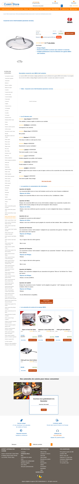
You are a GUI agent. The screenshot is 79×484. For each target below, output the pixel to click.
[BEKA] (70, 25)
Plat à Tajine (7, 150)
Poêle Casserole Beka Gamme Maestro (10, 213)
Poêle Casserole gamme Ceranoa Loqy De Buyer (9, 290)
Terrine (6, 201)
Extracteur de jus (8, 117)
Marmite (6, 133)
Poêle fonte (7, 162)
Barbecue (6, 82)
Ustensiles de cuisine (26, 457)
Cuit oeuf (6, 110)
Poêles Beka (7, 167)
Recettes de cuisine (45, 459)
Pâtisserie (26, 9)
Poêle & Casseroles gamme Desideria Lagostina (10, 329)
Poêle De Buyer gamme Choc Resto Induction (10, 251)
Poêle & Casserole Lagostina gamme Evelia (10, 325)
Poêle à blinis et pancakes (9, 176)
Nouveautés (43, 463)
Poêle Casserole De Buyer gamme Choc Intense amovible (10, 297)
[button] (62, 6)
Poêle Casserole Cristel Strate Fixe (10, 240)
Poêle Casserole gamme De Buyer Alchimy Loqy (10, 280)
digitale (28, 481)
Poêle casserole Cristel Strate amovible (10, 226)
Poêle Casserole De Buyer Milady (10, 254)
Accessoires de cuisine (18, 9)
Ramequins (7, 187)
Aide (41, 470)
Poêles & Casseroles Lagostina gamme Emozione (10, 322)
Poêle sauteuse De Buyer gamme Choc (9, 270)
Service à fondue (8, 199)
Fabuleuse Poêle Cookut (9, 119)
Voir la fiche (23, 370)
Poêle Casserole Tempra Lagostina (9, 318)
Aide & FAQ (43, 451)
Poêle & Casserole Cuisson (7, 9)
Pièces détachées (55, 9)
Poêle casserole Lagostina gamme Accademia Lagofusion (10, 336)
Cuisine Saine (74, 9)
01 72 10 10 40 (36, 2)
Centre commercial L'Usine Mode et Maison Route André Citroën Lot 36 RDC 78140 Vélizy (10, 455)
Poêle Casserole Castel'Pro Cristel (10, 247)
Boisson (41, 9)
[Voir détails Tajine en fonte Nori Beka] (28, 319)
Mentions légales (25, 463)
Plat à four (7, 148)
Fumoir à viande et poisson (10, 126)
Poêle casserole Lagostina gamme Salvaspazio (9, 332)
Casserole (7, 89)
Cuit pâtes (7, 112)
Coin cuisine (36, 9)
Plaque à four (7, 144)
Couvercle (7, 101)
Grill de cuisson (8, 129)
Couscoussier (7, 99)
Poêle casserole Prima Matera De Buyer (10, 308)
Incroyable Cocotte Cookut (10, 131)
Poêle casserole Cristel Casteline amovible (11, 230)
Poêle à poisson (8, 183)
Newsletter (43, 468)
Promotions (43, 466)
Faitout (6, 122)
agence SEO (34, 481)
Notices (42, 461)
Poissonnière (7, 185)
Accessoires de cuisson (9, 76)
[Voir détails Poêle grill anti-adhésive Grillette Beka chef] (63, 319)
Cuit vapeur (7, 115)
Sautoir (6, 197)
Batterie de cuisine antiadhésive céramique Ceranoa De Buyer (10, 344)
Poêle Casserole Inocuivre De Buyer (10, 311)
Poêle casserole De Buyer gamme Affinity (9, 273)
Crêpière (6, 103)
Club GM (42, 455)
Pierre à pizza (7, 141)
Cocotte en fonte (8, 94)
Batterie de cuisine (8, 87)
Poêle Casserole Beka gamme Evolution (10, 206)
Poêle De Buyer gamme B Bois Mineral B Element (10, 301)
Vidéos (42, 464)
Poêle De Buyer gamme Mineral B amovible (9, 287)
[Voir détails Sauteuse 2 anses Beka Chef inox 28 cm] (46, 319)
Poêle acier (7, 155)
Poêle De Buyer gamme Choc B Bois (10, 304)
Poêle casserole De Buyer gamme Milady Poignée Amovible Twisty (9, 262)
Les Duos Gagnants (8, 341)
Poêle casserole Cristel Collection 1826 (9, 244)
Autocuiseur (7, 80)
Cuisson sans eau (8, 106)
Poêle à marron (7, 178)
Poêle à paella (7, 180)
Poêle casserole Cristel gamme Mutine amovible (10, 223)
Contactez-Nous (25, 453)
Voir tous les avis (46, 181)
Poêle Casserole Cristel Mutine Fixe (10, 237)
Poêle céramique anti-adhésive (10, 160)
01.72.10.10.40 (64, 461)
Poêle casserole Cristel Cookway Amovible (9, 233)
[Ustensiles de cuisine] (10, 6)
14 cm (37, 32)
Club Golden (43, 457)
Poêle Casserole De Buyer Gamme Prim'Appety (10, 258)
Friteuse (6, 124)
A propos (23, 451)
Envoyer (44, 409)
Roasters (6, 190)
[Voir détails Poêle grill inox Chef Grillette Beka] (28, 350)
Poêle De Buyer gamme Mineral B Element (9, 284)
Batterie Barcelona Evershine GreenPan (10, 315)
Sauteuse (6, 194)
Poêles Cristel (7, 171)
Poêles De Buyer (8, 169)
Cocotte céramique (8, 96)
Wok (6, 203)
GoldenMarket (42, 481)
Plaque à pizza (7, 146)
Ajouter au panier (32, 370)
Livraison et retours (45, 453)
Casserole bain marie (9, 92)
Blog (22, 455)
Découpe (31, 9)
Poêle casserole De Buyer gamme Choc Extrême (9, 266)
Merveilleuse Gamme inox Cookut (10, 136)
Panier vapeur (7, 139)
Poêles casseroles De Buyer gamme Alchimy (10, 277)
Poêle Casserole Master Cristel (10, 220)
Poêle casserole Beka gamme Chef (10, 210)
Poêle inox (7, 164)
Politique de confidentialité (27, 461)
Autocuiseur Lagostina (9, 78)
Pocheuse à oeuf (8, 153)
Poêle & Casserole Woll (9, 339)
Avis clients (24, 464)
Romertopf (7, 192)
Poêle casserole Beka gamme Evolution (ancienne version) (10, 217)
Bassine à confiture (8, 85)
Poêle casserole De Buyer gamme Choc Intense (9, 294)
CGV (22, 459)
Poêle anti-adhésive (8, 157)
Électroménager (47, 9)
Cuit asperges (7, 108)
